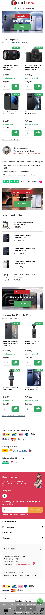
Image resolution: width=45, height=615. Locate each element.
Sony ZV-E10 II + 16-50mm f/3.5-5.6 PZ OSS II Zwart (33, 67)
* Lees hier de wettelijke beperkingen (15, 514)
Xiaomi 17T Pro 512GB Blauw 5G (32, 389)
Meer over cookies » (23, 612)
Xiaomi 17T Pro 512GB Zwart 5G (32, 113)
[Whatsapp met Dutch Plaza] (40, 601)
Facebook (4, 496)
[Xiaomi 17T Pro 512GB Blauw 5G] (34, 377)
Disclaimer (19, 601)
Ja (20, 608)
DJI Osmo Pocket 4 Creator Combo (32, 342)
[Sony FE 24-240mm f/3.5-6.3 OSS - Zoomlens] (11, 55)
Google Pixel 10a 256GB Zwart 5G (10, 113)
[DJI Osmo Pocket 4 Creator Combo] (34, 330)
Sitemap (28, 601)
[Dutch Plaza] (22, 3)
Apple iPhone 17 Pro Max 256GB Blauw (24, 249)
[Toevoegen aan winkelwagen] (15, 87)
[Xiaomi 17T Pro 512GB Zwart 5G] (34, 101)
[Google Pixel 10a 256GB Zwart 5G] (11, 101)
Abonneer (35, 510)
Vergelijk (6, 82)
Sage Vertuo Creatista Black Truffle (23, 223)
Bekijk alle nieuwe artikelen (13, 416)
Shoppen (22, 198)
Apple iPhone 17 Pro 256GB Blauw (22, 236)
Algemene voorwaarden (14, 599)
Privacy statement (33, 599)
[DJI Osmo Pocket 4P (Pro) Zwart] (11, 377)
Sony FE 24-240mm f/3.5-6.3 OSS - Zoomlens (10, 67)
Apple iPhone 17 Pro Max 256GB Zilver (24, 262)
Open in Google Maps (22, 564)
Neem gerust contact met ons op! (26, 153)
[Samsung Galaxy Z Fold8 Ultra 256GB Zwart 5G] (11, 330)
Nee (31, 608)
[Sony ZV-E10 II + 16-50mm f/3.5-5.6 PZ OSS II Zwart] (34, 55)
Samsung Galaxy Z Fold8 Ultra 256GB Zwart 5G (10, 343)
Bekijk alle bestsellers (11, 140)
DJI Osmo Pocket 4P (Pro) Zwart (11, 389)
